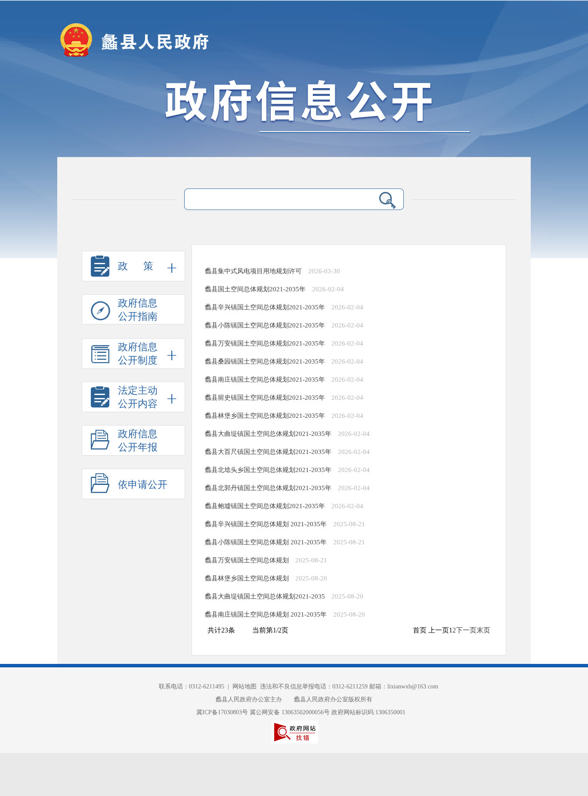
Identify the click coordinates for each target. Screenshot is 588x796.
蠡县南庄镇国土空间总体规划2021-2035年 (265, 379)
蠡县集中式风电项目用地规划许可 (253, 271)
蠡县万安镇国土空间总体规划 (247, 560)
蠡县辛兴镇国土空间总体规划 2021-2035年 (266, 524)
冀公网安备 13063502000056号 (290, 712)
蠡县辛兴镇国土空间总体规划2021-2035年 (265, 307)
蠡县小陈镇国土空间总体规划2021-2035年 (265, 325)
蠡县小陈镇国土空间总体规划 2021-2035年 (266, 542)
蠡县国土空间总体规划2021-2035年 (255, 289)
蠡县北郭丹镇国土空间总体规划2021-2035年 (268, 487)
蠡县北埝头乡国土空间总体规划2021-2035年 (268, 469)
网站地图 (244, 686)
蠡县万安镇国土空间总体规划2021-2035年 (265, 343)
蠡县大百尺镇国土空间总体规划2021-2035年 (268, 451)
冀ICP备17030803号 (223, 712)
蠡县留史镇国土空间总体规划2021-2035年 (265, 397)
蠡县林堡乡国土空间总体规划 (247, 578)
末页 (483, 630)
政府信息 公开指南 (138, 310)
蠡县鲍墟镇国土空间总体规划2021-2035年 (265, 506)
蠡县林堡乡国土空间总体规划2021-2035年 (265, 415)
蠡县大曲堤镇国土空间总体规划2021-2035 (265, 596)
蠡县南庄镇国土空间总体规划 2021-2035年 (266, 614)
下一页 (466, 630)
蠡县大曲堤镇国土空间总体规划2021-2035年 (268, 433)
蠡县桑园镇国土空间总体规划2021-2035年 (265, 361)
